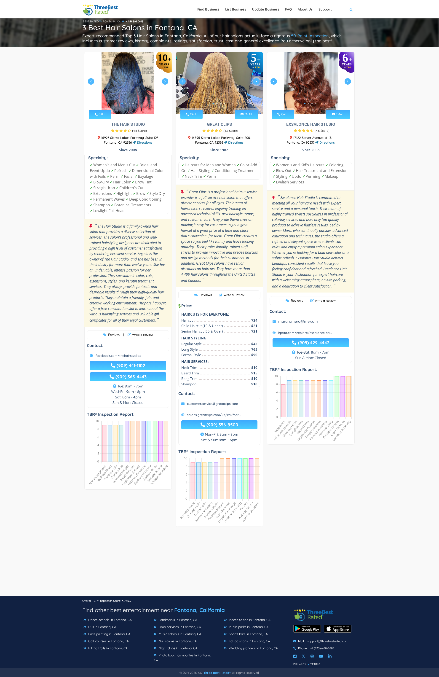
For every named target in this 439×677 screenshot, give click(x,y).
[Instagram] (312, 656)
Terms (315, 664)
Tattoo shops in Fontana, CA (249, 641)
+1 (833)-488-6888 (322, 648)
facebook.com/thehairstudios (118, 356)
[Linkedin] (330, 656)
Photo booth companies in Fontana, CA (182, 657)
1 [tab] (122, 103)
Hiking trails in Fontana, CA (107, 648)
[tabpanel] (128, 83)
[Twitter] (303, 656)
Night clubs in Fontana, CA (177, 648)
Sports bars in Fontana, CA (248, 634)
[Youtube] (321, 656)
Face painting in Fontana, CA (108, 634)
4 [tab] (133, 103)
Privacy (300, 664)
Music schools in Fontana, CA (179, 634)
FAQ (288, 9)
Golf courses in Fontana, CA (108, 641)
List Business (235, 9)
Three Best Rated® (216, 672)
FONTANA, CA (112, 21)
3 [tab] (129, 103)
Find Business (208, 9)
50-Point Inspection (310, 35)
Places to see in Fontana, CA (249, 620)
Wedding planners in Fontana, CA (253, 648)
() (139, 130)
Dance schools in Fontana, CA (109, 620)
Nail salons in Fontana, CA (177, 641)
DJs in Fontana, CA (101, 627)
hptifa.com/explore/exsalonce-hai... (305, 333)
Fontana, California (199, 610)
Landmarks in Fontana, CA (177, 620)
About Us (305, 9)
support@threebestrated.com (327, 641)
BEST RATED (91, 21)
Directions (144, 142)
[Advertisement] (219, 564)
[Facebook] (295, 656)
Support (325, 9)
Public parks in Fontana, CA (248, 627)
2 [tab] (125, 103)
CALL (101, 114)
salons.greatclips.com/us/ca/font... (214, 415)
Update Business (265, 9)
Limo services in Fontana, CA (179, 627)
